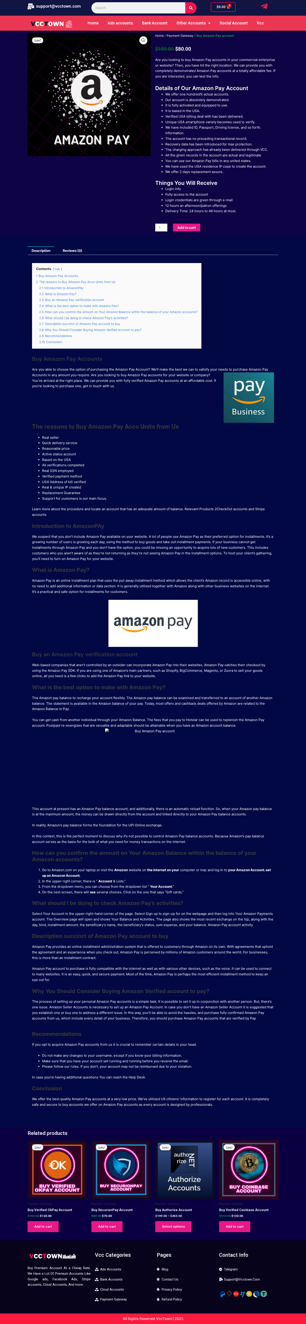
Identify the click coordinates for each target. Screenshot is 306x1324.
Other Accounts (191, 23)
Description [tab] (41, 250)
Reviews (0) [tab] (72, 250)
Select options (173, 1227)
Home (93, 23)
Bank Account (155, 23)
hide (57, 269)
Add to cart (186, 227)
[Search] (190, 7)
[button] (143, 40)
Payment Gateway (180, 35)
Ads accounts (120, 23)
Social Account (234, 23)
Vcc (260, 23)
